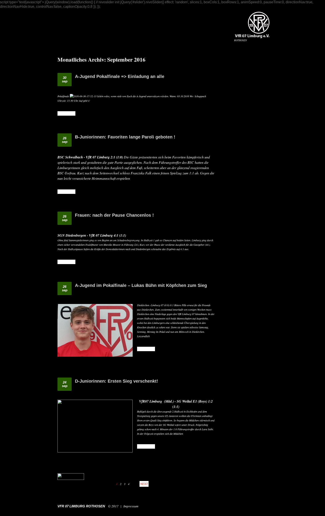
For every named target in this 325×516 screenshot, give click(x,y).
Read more (66, 113)
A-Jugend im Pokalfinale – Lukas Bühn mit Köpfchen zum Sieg (141, 285)
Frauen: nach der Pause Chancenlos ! (114, 215)
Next (144, 484)
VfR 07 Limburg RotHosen (81, 506)
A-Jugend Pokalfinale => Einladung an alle (119, 76)
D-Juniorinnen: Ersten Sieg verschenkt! (116, 381)
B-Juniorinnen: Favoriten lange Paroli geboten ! (125, 136)
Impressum (130, 506)
